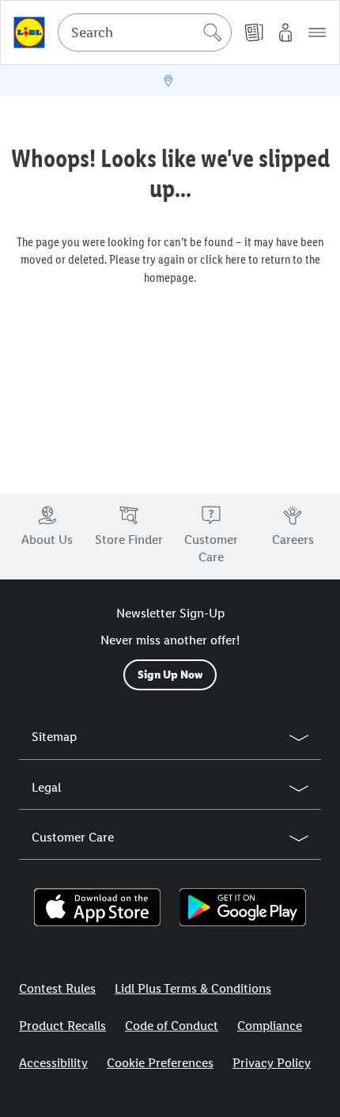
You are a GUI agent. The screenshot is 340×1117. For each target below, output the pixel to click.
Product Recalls (62, 1025)
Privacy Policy (271, 1062)
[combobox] (145, 32)
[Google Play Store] (242, 907)
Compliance (269, 1025)
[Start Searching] (212, 32)
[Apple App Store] (97, 907)
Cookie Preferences (160, 1062)
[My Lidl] (285, 32)
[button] (317, 32)
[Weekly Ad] (253, 32)
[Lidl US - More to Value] (29, 32)
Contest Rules (57, 988)
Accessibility (53, 1062)
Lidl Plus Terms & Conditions (193, 988)
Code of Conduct (171, 1025)
